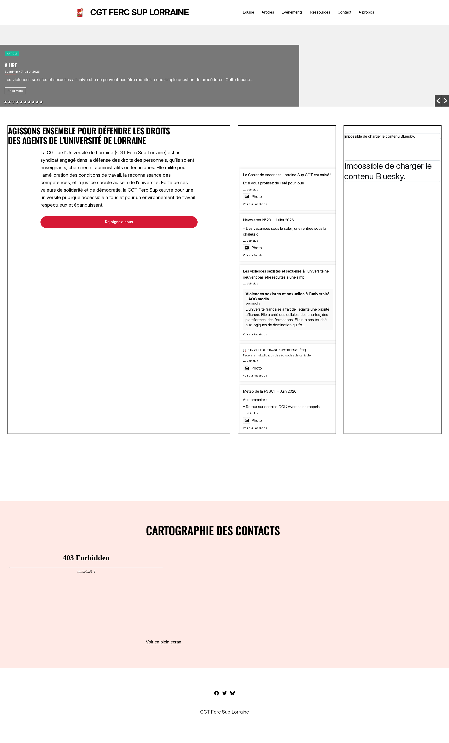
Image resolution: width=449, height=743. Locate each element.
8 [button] (33, 102)
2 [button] (9, 102)
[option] (224, 66)
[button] (438, 101)
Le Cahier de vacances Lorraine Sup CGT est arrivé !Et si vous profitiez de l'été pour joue (287, 179)
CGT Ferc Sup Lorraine (139, 12)
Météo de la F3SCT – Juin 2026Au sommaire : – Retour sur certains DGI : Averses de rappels (281, 399)
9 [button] (37, 102)
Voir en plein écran (163, 641)
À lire (11, 65)
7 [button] (29, 102)
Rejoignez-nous (119, 221)
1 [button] (5, 102)
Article (12, 53)
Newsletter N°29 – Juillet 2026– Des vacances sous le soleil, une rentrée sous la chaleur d (284, 227)
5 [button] (21, 102)
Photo (256, 196)
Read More (15, 91)
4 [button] (17, 102)
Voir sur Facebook (255, 204)
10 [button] (41, 102)
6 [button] (25, 102)
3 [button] (13, 102)
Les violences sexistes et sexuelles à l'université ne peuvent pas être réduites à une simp (286, 274)
